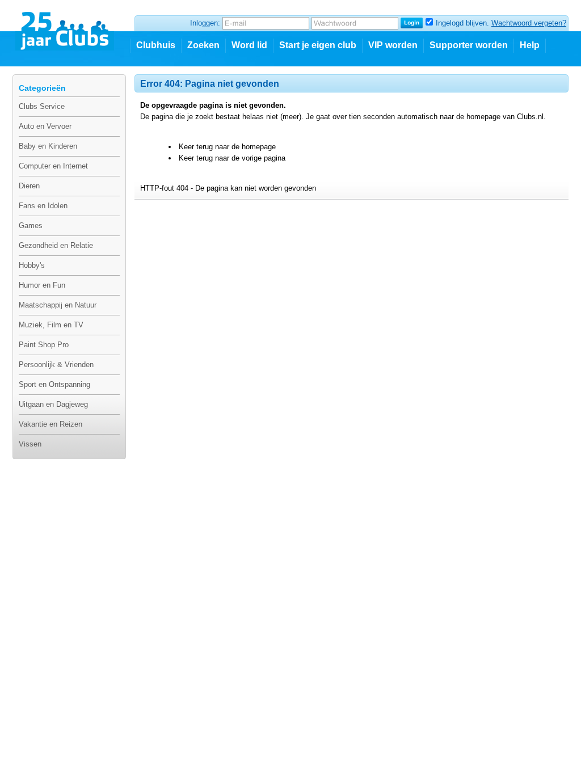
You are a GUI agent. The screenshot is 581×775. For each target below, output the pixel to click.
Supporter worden (469, 45)
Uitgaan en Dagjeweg (53, 404)
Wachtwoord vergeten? (528, 23)
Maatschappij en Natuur (57, 305)
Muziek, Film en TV (51, 325)
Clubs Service (42, 106)
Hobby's (32, 265)
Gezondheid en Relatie (56, 245)
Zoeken (203, 45)
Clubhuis (155, 45)
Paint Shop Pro (44, 344)
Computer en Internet (53, 166)
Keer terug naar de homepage (227, 146)
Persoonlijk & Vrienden (56, 364)
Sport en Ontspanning (54, 384)
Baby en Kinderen (48, 146)
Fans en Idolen (43, 205)
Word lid (249, 45)
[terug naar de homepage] (65, 26)
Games (31, 225)
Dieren (29, 186)
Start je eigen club (317, 45)
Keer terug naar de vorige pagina (232, 158)
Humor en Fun (42, 285)
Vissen (30, 444)
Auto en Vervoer (45, 126)
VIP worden (393, 45)
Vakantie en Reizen (50, 424)
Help (530, 45)
